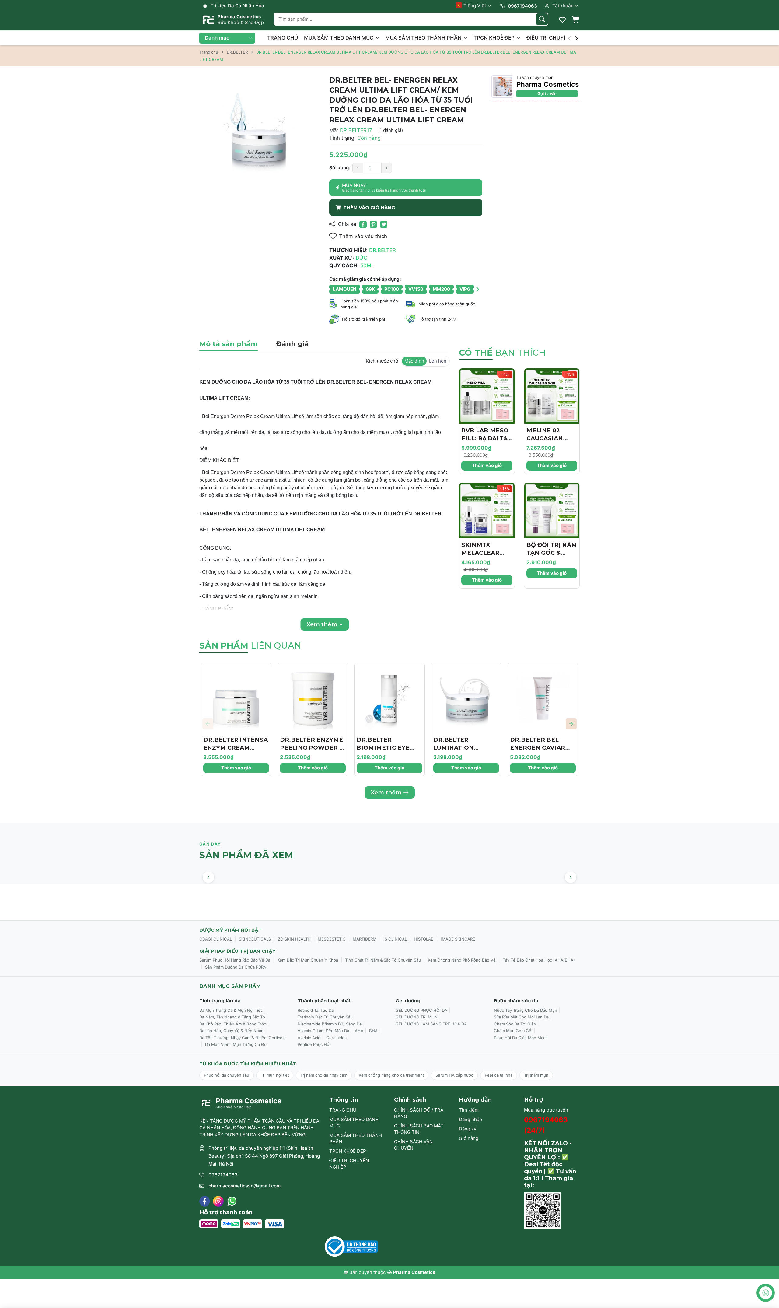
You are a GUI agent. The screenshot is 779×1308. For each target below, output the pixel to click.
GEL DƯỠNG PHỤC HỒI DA (421, 1010)
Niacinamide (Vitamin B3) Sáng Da (330, 1023)
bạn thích (502, 352)
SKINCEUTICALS (255, 939)
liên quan (250, 645)
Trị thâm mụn (536, 1075)
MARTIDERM (364, 939)
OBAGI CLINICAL (215, 939)
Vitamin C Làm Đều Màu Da (323, 1030)
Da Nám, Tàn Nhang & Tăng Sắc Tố (232, 1016)
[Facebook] (204, 1201)
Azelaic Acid (309, 1037)
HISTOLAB (424, 939)
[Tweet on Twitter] (383, 224)
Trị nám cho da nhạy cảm (323, 1075)
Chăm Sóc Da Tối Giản (515, 1023)
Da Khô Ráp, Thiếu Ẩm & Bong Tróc (232, 1023)
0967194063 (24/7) (546, 1125)
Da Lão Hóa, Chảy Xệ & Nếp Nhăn (231, 1030)
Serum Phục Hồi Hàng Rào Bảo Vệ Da (234, 960)
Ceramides (336, 1037)
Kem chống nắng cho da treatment (391, 1075)
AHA (359, 1030)
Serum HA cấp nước (454, 1075)
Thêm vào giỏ (487, 465)
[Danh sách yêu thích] (562, 20)
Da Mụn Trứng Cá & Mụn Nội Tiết (230, 1010)
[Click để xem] (259, 135)
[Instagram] (218, 1201)
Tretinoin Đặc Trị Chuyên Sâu (325, 1016)
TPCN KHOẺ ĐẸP (494, 38)
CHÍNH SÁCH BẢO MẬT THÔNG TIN (419, 1129)
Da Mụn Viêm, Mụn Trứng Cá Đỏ (236, 1044)
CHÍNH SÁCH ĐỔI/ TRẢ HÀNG (418, 1113)
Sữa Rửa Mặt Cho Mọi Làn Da (521, 1016)
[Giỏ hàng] (575, 20)
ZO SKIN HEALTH (294, 939)
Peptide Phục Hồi (314, 1044)
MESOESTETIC (332, 939)
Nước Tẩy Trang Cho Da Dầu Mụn (525, 1010)
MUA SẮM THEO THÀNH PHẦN (424, 38)
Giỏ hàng (468, 1138)
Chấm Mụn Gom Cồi (513, 1030)
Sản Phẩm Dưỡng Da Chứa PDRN (236, 967)
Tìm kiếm (469, 1110)
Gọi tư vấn (547, 93)
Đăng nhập (470, 1119)
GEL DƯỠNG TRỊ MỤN (417, 1016)
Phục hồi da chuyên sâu (226, 1075)
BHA (373, 1030)
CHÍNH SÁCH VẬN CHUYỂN (413, 1145)
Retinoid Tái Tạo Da (316, 1010)
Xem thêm (386, 792)
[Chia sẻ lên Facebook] (363, 224)
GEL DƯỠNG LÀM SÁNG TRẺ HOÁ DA (431, 1023)
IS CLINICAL (395, 939)
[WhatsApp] (232, 1201)
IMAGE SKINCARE (458, 939)
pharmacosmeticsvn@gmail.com (244, 1186)
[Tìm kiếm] (542, 19)
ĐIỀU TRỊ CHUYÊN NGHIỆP (559, 38)
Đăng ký (467, 1129)
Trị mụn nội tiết (275, 1075)
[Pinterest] (373, 224)
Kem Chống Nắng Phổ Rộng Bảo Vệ (462, 960)
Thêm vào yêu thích (363, 236)
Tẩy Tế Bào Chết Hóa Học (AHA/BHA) (539, 960)
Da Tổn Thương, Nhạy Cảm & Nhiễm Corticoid (242, 1037)
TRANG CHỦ (282, 38)
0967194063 (223, 1175)
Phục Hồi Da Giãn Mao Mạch (521, 1037)
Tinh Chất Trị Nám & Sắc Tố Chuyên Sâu (383, 960)
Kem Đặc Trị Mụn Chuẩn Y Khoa (307, 960)
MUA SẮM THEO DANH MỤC (339, 38)
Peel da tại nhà (498, 1075)
